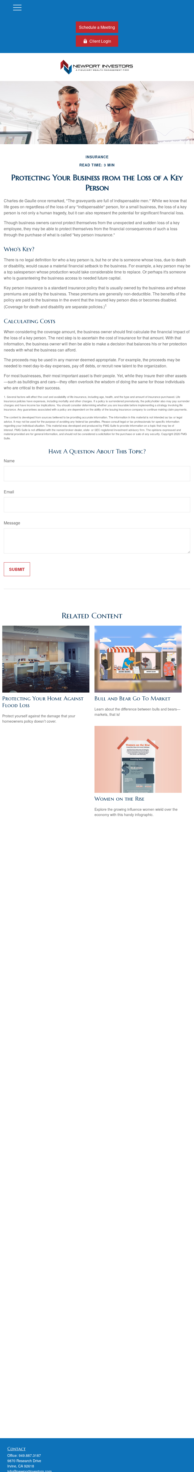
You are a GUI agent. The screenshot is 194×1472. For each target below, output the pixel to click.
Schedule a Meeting (97, 27)
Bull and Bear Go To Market (132, 698)
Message (12, 523)
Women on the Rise (119, 798)
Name (9, 461)
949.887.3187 (30, 1455)
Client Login (100, 41)
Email (9, 492)
